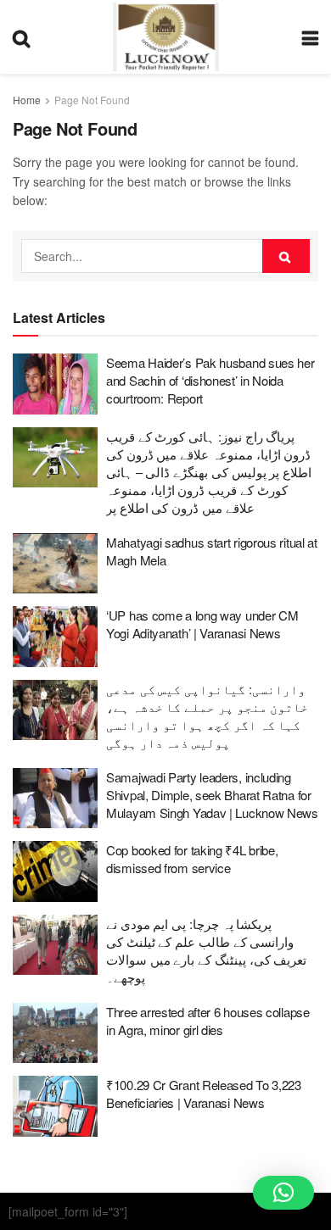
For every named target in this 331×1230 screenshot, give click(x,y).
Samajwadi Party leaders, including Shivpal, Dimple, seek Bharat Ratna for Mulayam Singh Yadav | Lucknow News (212, 794)
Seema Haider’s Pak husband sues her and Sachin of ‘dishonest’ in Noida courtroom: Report (210, 380)
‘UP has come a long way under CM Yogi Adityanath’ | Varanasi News (202, 624)
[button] (283, 1193)
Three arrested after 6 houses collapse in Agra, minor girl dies (208, 1020)
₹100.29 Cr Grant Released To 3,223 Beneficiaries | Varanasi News (203, 1093)
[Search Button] (286, 256)
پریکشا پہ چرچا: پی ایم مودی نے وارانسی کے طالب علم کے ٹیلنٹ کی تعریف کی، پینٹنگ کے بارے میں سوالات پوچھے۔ (206, 950)
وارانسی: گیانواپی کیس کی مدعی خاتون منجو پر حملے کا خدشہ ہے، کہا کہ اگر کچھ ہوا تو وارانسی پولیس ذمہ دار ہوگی (207, 715)
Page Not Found (92, 99)
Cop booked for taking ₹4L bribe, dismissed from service (192, 859)
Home (27, 99)
